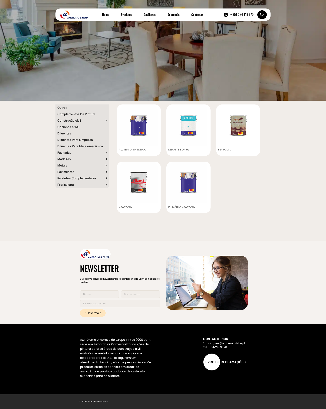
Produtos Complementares (76, 178)
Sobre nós (174, 14)
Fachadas (64, 152)
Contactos (197, 14)
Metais (62, 165)
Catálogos (150, 14)
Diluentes (64, 133)
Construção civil (69, 120)
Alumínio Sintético (132, 149)
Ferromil (224, 149)
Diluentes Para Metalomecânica (80, 146)
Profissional (66, 184)
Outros (62, 108)
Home (105, 14)
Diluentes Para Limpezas (75, 140)
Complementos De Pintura (76, 114)
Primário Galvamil (181, 207)
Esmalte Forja (178, 149)
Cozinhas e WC (68, 127)
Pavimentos (65, 172)
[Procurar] (262, 15)
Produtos (126, 14)
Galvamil (125, 207)
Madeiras (64, 159)
